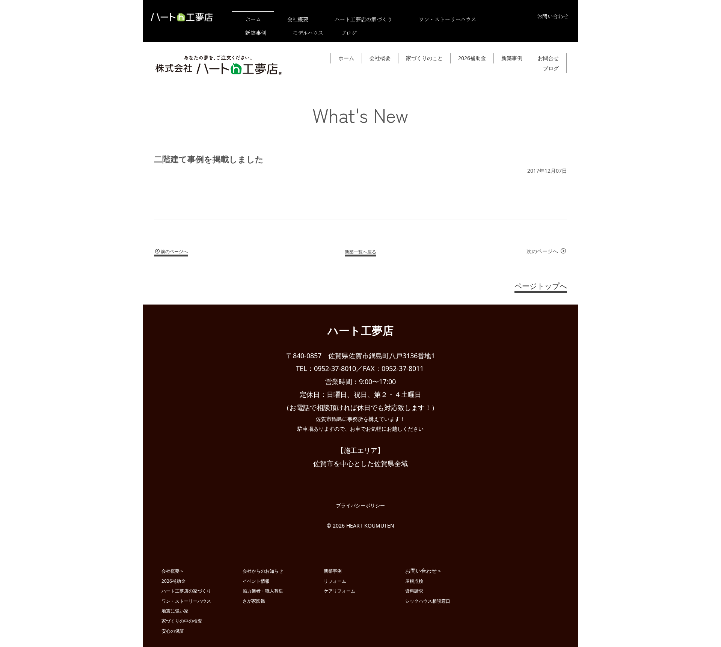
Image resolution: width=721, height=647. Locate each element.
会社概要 (380, 58)
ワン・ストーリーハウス (186, 601)
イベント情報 (256, 581)
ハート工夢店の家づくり (186, 591)
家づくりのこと (424, 58)
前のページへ (174, 251)
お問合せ (548, 58)
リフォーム (335, 581)
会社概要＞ (172, 571)
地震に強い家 (175, 611)
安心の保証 (172, 631)
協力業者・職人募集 (263, 591)
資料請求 (414, 591)
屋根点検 (414, 581)
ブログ (349, 32)
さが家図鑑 (254, 601)
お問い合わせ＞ (423, 570)
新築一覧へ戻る (360, 251)
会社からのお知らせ (263, 571)
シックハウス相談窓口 (427, 601)
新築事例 (511, 58)
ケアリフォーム (339, 591)
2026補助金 (472, 58)
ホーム (346, 58)
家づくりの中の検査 (181, 621)
